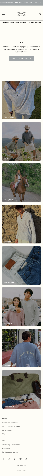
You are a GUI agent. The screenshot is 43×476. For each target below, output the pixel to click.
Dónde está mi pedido (10, 423)
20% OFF (38, 23)
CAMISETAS (8, 365)
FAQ (3, 434)
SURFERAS (8, 324)
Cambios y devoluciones (11, 426)
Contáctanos (6, 430)
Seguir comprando (21, 58)
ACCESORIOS (9, 406)
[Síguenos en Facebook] (3, 459)
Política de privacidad (10, 452)
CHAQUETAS (8, 200)
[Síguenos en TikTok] (26, 459)
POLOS (6, 158)
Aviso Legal (6, 448)
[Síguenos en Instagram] (9, 459)
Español (20, 465)
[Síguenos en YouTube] (20, 459)
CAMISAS (7, 241)
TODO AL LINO (9, 117)
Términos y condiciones (11, 445)
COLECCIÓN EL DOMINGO (18, 23)
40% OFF (31, 23)
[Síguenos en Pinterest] (15, 459)
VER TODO (5, 23)
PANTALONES (9, 282)
